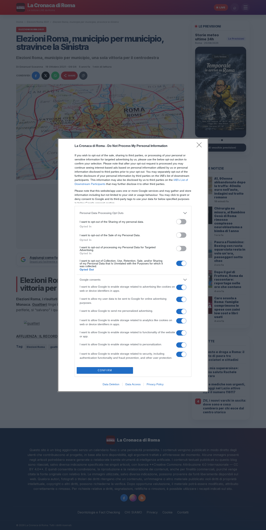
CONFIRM (105, 370)
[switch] (181, 221)
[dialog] (133, 265)
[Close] (200, 146)
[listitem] (133, 213)
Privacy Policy (155, 384)
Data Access (133, 384)
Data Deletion (111, 384)
